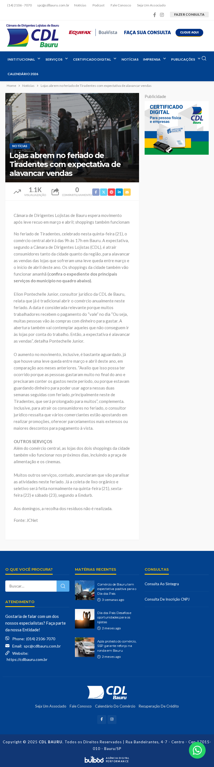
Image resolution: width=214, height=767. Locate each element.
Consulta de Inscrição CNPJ (167, 599)
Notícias (80, 5)
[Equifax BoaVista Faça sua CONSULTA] (136, 31)
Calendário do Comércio (115, 706)
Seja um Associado (151, 5)
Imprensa (151, 59)
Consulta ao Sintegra (162, 584)
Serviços (53, 59)
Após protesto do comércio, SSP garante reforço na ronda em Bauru (116, 646)
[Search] (204, 58)
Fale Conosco (121, 5)
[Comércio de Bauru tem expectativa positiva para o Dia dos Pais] (84, 590)
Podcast (98, 5)
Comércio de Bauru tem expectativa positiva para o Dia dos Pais (116, 589)
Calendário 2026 (23, 74)
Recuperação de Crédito (159, 706)
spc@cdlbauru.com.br (42, 646)
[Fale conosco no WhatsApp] (197, 750)
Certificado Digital (92, 59)
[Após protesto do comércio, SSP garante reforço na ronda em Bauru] (84, 647)
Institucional (21, 59)
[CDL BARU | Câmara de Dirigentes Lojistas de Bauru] (32, 35)
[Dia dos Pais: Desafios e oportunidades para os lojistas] (84, 619)
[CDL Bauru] (107, 692)
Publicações (183, 59)
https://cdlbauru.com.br (27, 659)
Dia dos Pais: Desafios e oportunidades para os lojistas (114, 617)
